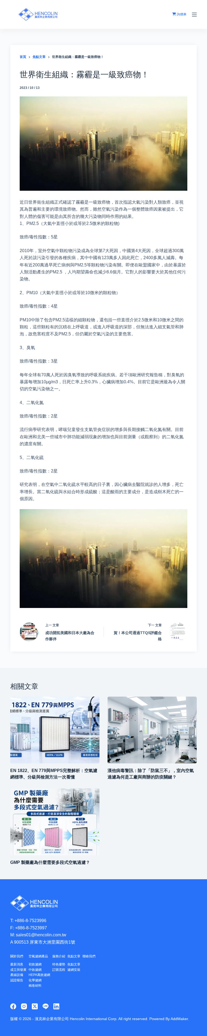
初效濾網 (35, 964)
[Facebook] (13, 1006)
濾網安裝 (73, 970)
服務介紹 (58, 956)
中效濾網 (35, 970)
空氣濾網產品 (38, 956)
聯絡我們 (88, 956)
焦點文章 (73, 956)
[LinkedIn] (56, 1006)
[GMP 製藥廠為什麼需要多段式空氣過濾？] (54, 821)
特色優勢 (58, 964)
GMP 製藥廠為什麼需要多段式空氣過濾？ (50, 862)
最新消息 (16, 964)
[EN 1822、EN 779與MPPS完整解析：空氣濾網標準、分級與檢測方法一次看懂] (54, 730)
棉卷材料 (35, 986)
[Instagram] (24, 1006)
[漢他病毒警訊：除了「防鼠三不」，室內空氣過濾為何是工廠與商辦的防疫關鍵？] (152, 730)
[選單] (194, 14)
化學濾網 (35, 980)
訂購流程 (58, 970)
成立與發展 (18, 970)
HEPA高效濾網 (39, 975)
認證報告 (16, 980)
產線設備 (16, 975)
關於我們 (16, 956)
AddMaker (179, 1019)
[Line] (46, 1006)
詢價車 (181, 14)
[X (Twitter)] (35, 1006)
